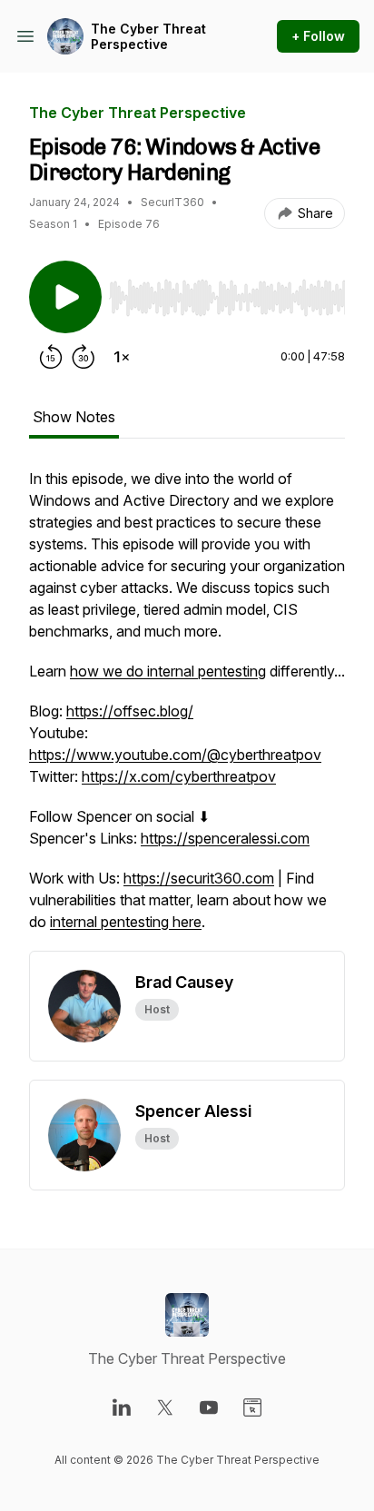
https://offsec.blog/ (129, 711)
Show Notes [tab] (74, 417)
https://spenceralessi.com (225, 838)
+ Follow (318, 36)
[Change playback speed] (121, 357)
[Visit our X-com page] (165, 1407)
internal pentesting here (126, 922)
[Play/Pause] (65, 297)
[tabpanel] (187, 709)
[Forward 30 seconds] (83, 357)
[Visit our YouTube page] (209, 1407)
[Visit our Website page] (252, 1407)
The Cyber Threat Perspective (148, 37)
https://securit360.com (198, 878)
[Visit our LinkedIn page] (122, 1407)
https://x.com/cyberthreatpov (179, 776)
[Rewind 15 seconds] (51, 357)
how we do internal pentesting (168, 671)
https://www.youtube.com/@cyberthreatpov (175, 755)
